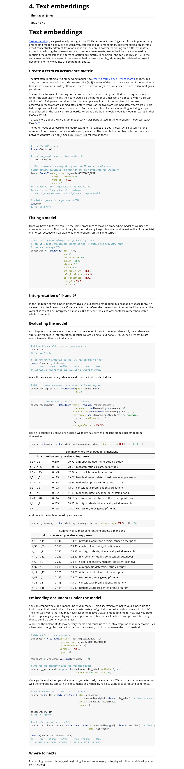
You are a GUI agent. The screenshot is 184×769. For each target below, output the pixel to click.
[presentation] (90, 82)
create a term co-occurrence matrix (113, 79)
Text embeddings (39, 41)
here (37, 123)
